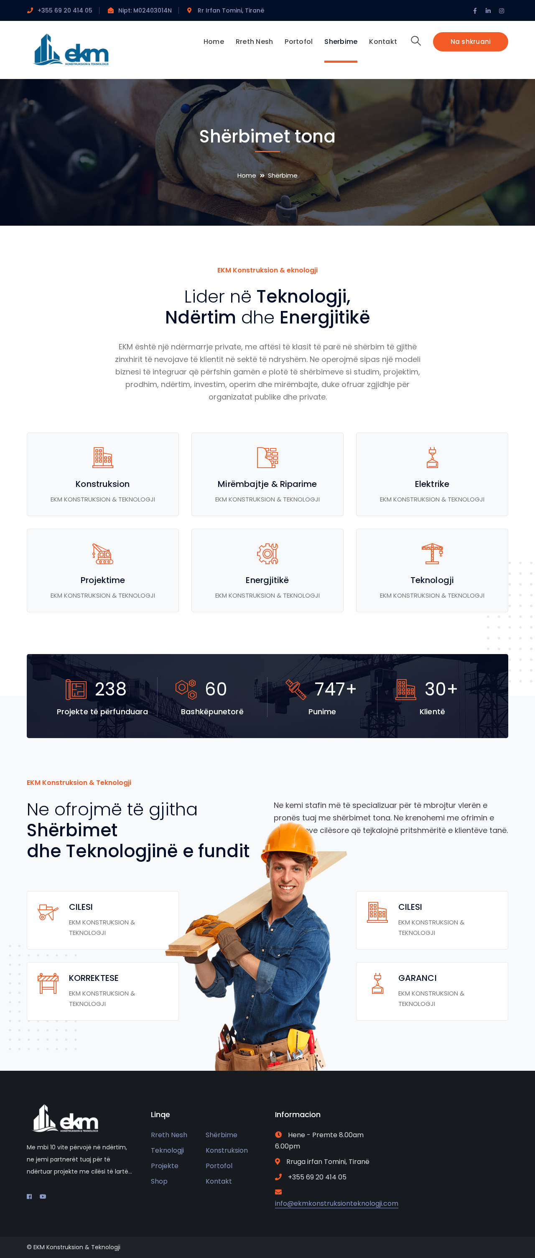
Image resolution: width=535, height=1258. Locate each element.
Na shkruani (471, 41)
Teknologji (167, 1150)
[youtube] (43, 1196)
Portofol (219, 1166)
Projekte (164, 1166)
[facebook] (29, 1196)
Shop (159, 1181)
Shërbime (221, 1135)
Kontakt (219, 1181)
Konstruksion (227, 1150)
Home (246, 175)
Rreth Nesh (169, 1135)
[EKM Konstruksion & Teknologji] (89, 49)
